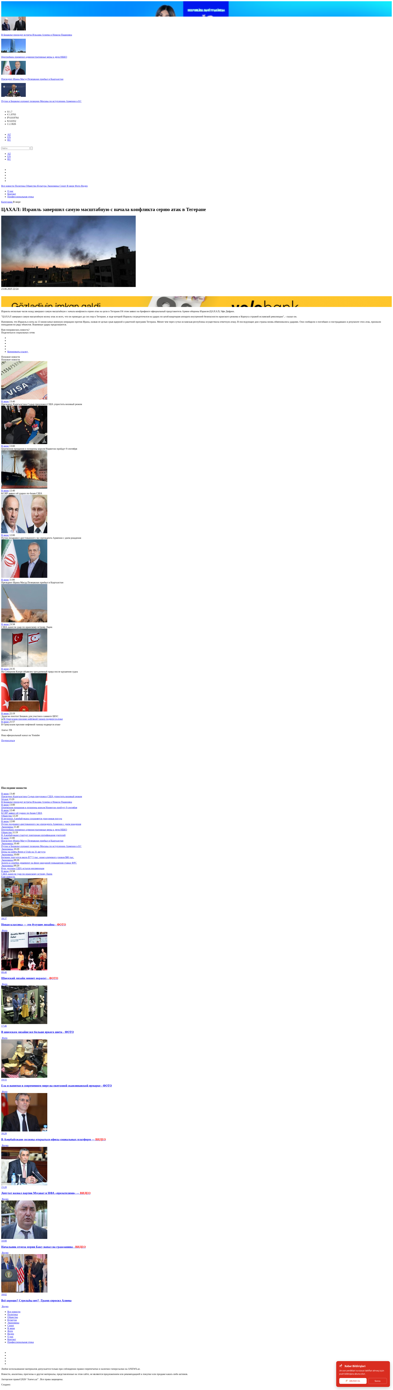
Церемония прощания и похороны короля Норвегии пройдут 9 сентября (39, 807)
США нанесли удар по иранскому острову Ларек (26, 874)
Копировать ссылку (18, 351)
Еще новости (8, 876)
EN (9, 137)
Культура (42, 186)
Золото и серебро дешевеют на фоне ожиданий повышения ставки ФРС (39, 863)
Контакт (11, 194)
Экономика (53, 186)
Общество (31, 186)
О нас (10, 191)
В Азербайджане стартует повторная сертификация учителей (33, 835)
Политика (20, 186)
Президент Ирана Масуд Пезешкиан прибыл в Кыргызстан (32, 840)
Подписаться (8, 740)
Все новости (8, 186)
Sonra (377, 1381)
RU (9, 140)
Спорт (63, 186)
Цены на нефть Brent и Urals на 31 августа (23, 851)
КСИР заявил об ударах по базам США (21, 813)
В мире (71, 186)
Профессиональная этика (20, 196)
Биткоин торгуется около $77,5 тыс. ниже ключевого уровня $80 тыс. (37, 857)
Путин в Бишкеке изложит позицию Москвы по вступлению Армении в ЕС (41, 846)
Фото (78, 186)
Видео (84, 186)
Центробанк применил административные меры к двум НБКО (34, 829)
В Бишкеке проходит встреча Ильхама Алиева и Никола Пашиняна (36, 802)
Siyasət (5, 799)
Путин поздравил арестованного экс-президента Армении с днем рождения (41, 824)
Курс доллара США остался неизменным (22, 868)
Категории (7, 202)
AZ (9, 134)
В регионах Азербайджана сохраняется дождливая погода (31, 818)
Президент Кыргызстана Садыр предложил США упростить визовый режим (41, 796)
